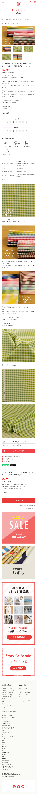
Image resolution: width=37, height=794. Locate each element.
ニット (3, 708)
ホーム (2, 19)
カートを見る (5, 762)
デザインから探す (18, 19)
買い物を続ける (7, 461)
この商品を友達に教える (9, 458)
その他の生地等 (6, 725)
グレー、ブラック (23, 694)
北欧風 (3, 743)
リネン (3, 700)
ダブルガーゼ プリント (7, 694)
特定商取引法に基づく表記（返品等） (12, 456)
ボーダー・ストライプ (7, 737)
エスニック (4, 754)
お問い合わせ (5, 769)
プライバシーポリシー (7, 768)
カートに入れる (20, 500)
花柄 (13, 23)
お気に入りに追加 (18, 451)
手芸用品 (4, 758)
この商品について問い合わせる (10, 459)
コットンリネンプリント (8, 690)
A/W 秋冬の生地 (6, 723)
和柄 (3, 756)
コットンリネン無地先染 (8, 688)
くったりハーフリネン (7, 716)
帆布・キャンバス (6, 702)
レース (3, 710)
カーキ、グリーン (23, 690)
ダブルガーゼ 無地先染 (7, 692)
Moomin (4, 751)
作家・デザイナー (6, 747)
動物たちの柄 (5, 752)
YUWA (18, 23)
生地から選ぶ (9, 19)
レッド (21, 696)
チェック (27, 19)
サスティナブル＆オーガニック (9, 698)
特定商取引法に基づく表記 (8, 766)
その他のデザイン (6, 760)
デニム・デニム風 (6, 706)
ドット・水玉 (5, 739)
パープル (21, 698)
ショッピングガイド (6, 764)
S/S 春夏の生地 (6, 721)
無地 (3, 731)
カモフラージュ (6, 733)
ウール (3, 704)
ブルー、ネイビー (23, 688)
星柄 (3, 741)
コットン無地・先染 (7, 696)
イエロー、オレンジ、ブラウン (27, 692)
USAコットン (5, 749)
